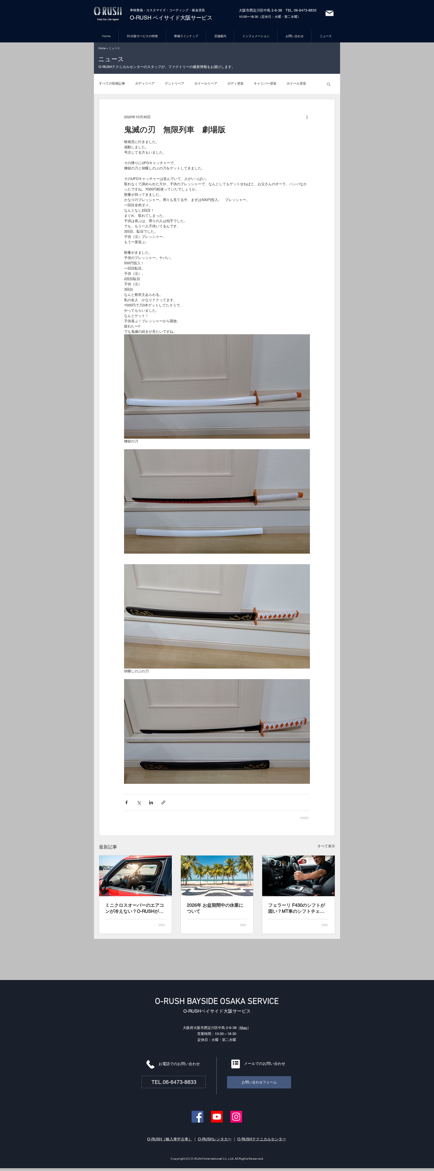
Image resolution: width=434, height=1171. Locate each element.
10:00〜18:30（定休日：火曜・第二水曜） (270, 17)
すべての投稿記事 (112, 83)
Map (243, 1028)
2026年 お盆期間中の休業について (215, 908)
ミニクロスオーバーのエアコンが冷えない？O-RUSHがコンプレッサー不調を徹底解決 (134, 908)
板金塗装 (198, 10)
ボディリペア (145, 83)
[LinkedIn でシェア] (151, 802)
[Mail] (329, 13)
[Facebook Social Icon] (197, 1117)
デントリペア (174, 83)
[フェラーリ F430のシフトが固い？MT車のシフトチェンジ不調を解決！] (298, 876)
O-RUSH (140, 18)
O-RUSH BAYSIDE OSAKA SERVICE (217, 1002)
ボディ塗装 (235, 83)
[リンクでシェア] (163, 802)
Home (102, 48)
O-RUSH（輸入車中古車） (169, 1139)
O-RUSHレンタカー (215, 1139)
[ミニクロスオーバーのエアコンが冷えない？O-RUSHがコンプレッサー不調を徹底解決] (135, 876)
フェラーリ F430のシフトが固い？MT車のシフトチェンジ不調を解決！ (296, 908)
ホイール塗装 (296, 83)
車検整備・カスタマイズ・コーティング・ (161, 10)
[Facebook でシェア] (126, 802)
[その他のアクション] (307, 117)
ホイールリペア (205, 83)
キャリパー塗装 (265, 83)
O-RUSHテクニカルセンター (261, 1139)
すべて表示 (326, 846)
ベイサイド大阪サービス (181, 18)
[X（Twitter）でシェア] (138, 802)
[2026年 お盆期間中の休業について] (217, 876)
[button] (328, 84)
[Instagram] (236, 1117)
